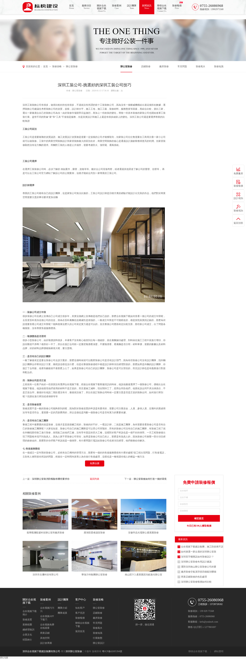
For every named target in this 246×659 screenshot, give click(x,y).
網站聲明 (218, 651)
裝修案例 (116, 6)
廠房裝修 (164, 66)
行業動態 (97, 638)
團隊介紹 (62, 608)
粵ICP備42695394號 (112, 651)
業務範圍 (27, 624)
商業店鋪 (45, 633)
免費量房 (238, 173)
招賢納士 (27, 639)
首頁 (71, 6)
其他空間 (45, 638)
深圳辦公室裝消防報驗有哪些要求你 (50, 479)
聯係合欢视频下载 (162, 8)
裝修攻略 (57, 66)
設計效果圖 (46, 643)
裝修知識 (218, 66)
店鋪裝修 (145, 66)
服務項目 (86, 6)
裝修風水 (200, 66)
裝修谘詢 (238, 210)
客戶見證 (80, 613)
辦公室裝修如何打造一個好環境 (150, 479)
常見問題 (182, 66)
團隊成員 (62, 613)
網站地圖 (4, 657)
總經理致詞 (28, 629)
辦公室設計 (99, 643)
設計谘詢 (238, 198)
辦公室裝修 (72, 66)
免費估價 (94, 463)
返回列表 (94, 479)
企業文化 (27, 634)
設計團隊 (131, 6)
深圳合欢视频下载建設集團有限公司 (41, 651)
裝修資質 (27, 619)
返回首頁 (80, 631)
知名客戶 (80, 608)
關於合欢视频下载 (101, 8)
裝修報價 (177, 6)
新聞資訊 (146, 6)
